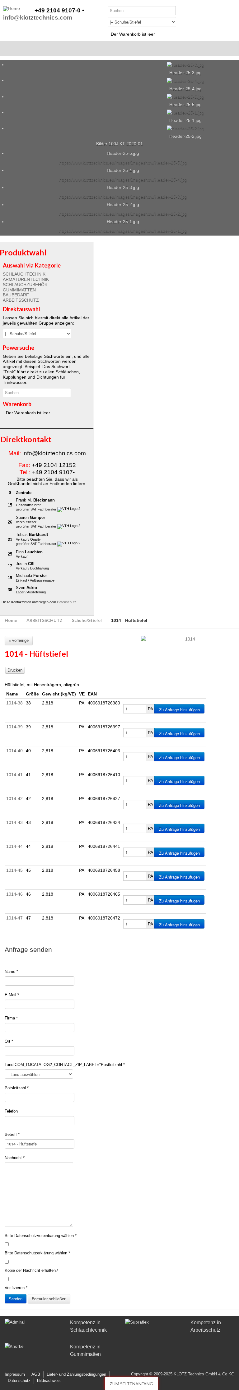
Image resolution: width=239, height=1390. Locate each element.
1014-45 (14, 870)
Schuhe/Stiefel (87, 620)
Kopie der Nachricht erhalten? (31, 1270)
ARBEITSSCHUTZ (21, 300)
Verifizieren (16, 1287)
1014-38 (14, 702)
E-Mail (12, 994)
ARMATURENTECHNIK (26, 279)
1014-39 (14, 726)
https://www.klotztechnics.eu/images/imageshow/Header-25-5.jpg (123, 162)
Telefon (11, 1111)
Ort (9, 1041)
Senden (15, 1299)
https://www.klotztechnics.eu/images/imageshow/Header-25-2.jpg (123, 213)
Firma (11, 1018)
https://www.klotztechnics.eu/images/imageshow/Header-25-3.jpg (123, 196)
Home (11, 620)
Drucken (14, 670)
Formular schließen (49, 1299)
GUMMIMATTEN (19, 289)
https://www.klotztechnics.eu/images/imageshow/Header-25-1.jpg (123, 230)
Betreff (12, 1134)
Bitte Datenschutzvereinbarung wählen (41, 1235)
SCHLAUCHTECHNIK (24, 274)
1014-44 (14, 846)
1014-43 (14, 822)
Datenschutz (66, 602)
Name (11, 971)
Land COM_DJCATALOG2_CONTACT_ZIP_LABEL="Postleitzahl (65, 1064)
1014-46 (14, 894)
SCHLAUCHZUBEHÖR (25, 284)
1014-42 (14, 798)
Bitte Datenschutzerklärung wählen (37, 1253)
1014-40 (14, 750)
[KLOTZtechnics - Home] (11, 8)
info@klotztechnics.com (37, 18)
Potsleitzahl (17, 1088)
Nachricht (15, 1157)
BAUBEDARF (16, 294)
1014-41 (14, 774)
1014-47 (14, 917)
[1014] (187, 639)
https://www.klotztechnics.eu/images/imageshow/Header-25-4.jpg (123, 179)
